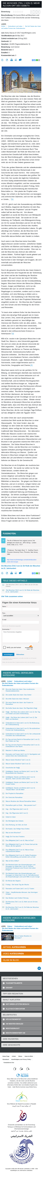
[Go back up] (39, 968)
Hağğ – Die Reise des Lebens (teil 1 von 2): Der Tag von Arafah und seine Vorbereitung (23, 712)
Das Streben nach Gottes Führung (17, 898)
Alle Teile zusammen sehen (12, 596)
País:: (4, 613)
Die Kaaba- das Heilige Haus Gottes (17, 829)
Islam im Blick (29, 1056)
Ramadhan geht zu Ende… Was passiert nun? (21, 805)
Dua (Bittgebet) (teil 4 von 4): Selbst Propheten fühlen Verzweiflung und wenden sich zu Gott (21, 856)
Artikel (3, 26)
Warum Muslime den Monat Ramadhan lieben (21, 801)
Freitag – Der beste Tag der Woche (17, 884)
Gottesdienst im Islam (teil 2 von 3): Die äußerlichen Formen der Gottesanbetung (23, 729)
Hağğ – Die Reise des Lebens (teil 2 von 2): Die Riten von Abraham (21, 718)
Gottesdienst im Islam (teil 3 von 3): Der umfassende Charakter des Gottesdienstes (23, 734)
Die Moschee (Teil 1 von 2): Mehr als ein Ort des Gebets (22, 585)
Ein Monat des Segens (13, 881)
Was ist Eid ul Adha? (12, 861)
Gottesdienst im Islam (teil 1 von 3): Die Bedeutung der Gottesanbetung (22, 723)
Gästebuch (6, 1059)
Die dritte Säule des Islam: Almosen (17, 699)
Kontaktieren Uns (9, 1062)
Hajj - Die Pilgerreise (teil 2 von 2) (17, 813)
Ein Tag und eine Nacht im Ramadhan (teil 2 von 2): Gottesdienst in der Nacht (23, 745)
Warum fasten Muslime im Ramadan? (23, 937)
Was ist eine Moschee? (13, 832)
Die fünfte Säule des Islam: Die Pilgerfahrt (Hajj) (21, 708)
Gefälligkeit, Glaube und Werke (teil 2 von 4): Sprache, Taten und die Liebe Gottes (20, 777)
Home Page (6, 1056)
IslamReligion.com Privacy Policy (21, 1059)
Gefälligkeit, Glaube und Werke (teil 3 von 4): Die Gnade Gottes (22, 783)
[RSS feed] (28, 1069)
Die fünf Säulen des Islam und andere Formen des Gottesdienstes (20, 683)
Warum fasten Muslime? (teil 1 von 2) (18, 760)
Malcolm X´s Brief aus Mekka (15, 750)
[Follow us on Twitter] (21, 1069)
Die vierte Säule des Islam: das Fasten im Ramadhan (19, 703)
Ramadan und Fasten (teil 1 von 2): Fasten (20, 888)
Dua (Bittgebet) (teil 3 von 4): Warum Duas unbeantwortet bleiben (20, 850)
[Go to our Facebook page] (15, 1069)
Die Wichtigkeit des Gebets (14, 821)
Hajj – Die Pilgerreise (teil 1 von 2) (17, 809)
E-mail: (4, 619)
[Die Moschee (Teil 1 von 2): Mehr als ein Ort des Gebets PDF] (16, 60)
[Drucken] (11, 60)
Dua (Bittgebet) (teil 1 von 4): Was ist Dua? (20, 840)
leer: (3, 24)
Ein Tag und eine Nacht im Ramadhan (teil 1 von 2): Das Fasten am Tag (23, 740)
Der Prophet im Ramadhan (14, 793)
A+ (38, 12)
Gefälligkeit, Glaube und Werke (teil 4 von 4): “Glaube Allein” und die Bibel (20, 788)
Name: (4, 606)
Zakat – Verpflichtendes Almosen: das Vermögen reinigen (22, 893)
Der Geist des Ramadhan (14, 797)
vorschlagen (8, 654)
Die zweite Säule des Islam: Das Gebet (18, 695)
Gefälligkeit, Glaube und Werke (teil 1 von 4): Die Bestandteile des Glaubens (22, 772)
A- (32, 12)
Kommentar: (6, 629)
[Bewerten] (2, 60)
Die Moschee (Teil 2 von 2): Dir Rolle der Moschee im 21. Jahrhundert (20, 567)
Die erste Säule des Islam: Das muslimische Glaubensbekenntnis (20, 690)
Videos (9, 926)
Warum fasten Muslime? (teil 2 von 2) (18, 763)
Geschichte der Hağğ (13, 767)
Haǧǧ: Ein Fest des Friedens (15, 836)
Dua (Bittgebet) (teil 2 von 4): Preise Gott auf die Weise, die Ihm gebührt (21, 845)
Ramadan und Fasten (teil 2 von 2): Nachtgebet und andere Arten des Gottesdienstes (23, 755)
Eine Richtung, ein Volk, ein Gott (16, 825)
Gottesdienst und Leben (15, 26)
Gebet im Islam (11, 817)
